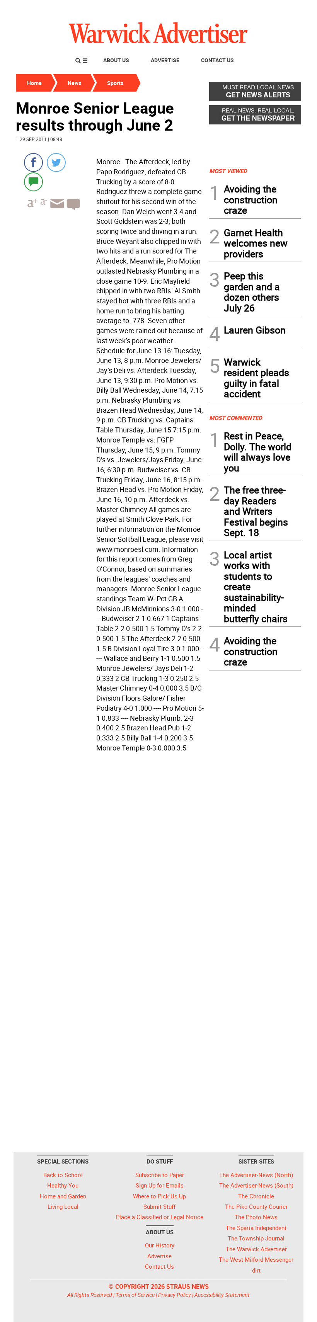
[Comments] (33, 181)
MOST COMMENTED (235, 418)
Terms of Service (135, 1294)
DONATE (282, 9)
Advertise (165, 60)
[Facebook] (33, 162)
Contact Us (217, 60)
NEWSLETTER (239, 9)
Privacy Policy (174, 1294)
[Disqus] (110, 853)
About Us (116, 60)
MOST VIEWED (228, 171)
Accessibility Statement (222, 1294)
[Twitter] (56, 162)
